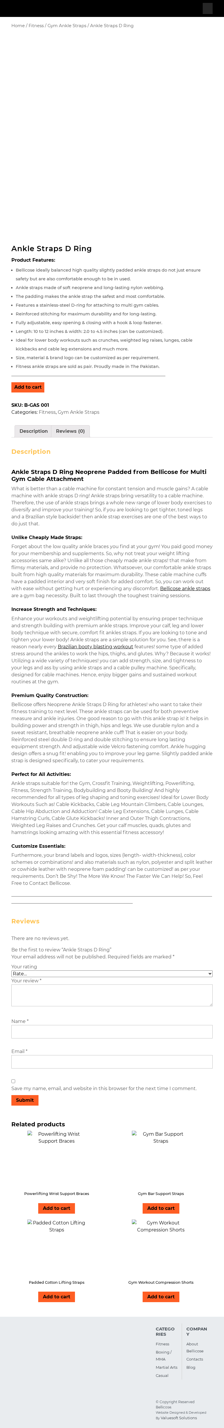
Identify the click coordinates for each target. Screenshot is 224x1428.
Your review (26, 981)
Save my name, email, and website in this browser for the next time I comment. (104, 1088)
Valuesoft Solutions (179, 1417)
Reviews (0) (70, 431)
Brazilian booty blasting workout (95, 646)
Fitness (36, 25)
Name (20, 1021)
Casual (162, 1375)
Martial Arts (166, 1367)
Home (18, 25)
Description (34, 431)
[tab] (208, 8)
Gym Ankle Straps (67, 25)
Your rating (24, 967)
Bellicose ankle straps (185, 588)
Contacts (194, 1359)
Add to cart (28, 387)
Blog (190, 1367)
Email (19, 1051)
